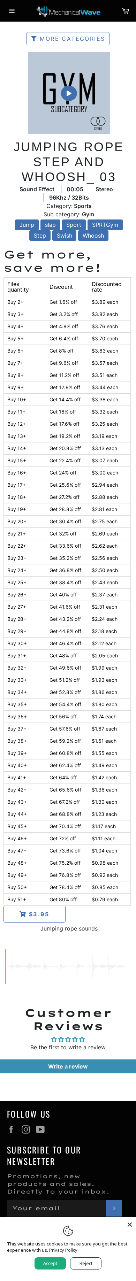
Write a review (68, 1066)
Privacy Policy (63, 1250)
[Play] (69, 93)
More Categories (71, 38)
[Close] (129, 1223)
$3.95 (38, 914)
